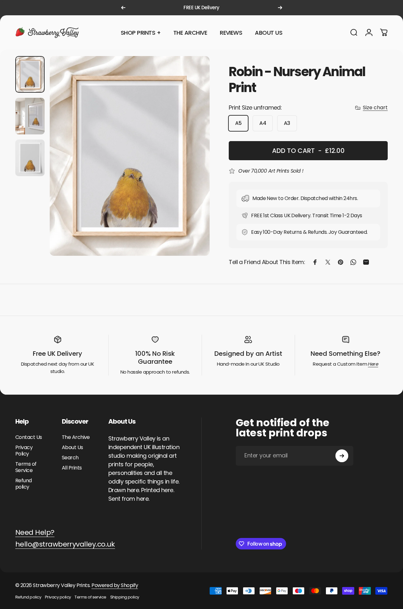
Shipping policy (124, 597)
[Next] (280, 7)
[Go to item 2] (30, 116)
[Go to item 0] (30, 74)
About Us (72, 447)
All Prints (72, 468)
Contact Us (28, 437)
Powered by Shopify (114, 585)
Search (70, 458)
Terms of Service (26, 467)
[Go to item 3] (30, 158)
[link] (34, 532)
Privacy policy (58, 597)
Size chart (375, 107)
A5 (238, 123)
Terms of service (90, 597)
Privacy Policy (23, 450)
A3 (287, 123)
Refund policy (23, 483)
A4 (262, 123)
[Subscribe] (341, 455)
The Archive (76, 437)
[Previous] (123, 7)
